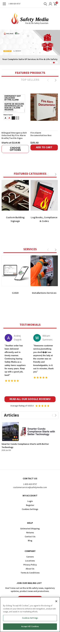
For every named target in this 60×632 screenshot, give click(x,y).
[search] (45, 4)
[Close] (56, 601)
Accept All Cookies (30, 626)
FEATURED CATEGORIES (30, 174)
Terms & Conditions (30, 572)
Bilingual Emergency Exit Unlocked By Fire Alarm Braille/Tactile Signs (14, 136)
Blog (30, 540)
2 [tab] (54, 63)
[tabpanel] (30, 47)
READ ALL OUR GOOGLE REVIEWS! (30, 399)
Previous (3, 45)
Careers (30, 556)
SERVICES (30, 249)
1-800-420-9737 (14, 3)
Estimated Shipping (30, 528)
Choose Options (15, 149)
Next (57, 45)
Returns (30, 532)
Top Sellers (30, 80)
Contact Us (30, 536)
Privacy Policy (30, 564)
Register (30, 505)
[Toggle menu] (4, 5)
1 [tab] (51, 63)
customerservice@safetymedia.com (30, 487)
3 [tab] (57, 63)
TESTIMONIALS (30, 325)
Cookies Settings (30, 618)
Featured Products (30, 73)
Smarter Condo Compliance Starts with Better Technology (25, 446)
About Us (30, 568)
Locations (30, 560)
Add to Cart (44, 147)
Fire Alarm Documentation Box (40, 134)
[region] (30, 614)
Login (30, 501)
